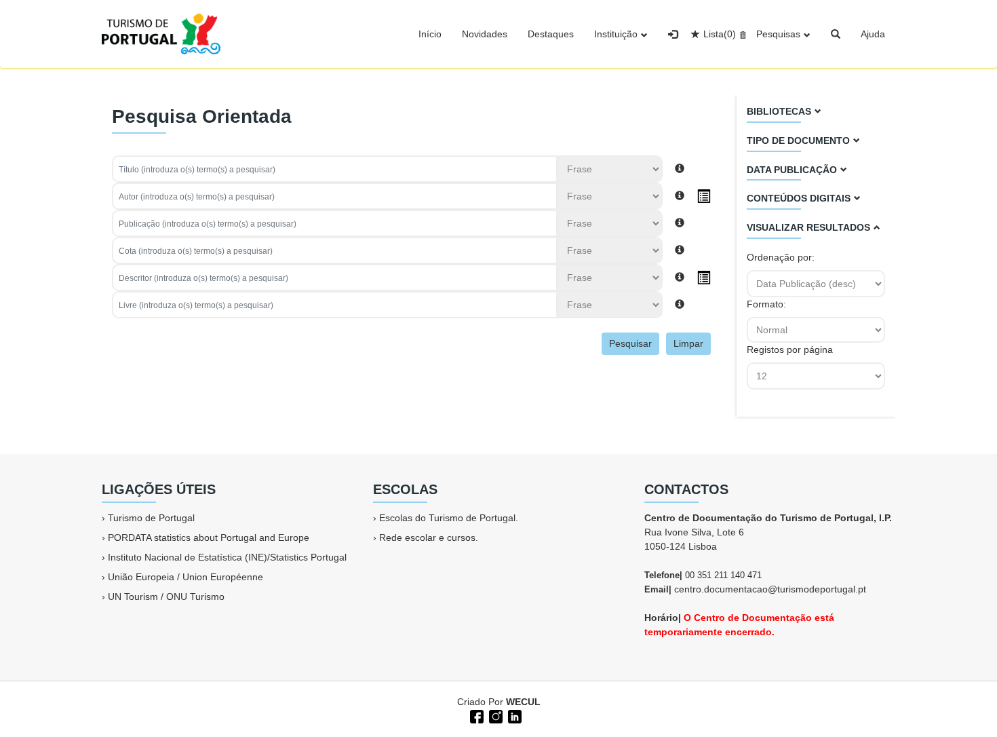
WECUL (523, 701)
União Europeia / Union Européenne (185, 576)
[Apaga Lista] (741, 34)
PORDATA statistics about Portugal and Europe (208, 537)
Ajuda (873, 34)
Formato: (768, 304)
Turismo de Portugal (151, 517)
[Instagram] (494, 715)
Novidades (484, 34)
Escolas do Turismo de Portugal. (448, 517)
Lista (719, 34)
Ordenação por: (782, 257)
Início (430, 34)
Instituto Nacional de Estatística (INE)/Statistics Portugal (227, 557)
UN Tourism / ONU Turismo (166, 596)
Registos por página (790, 349)
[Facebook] (475, 715)
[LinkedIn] (513, 715)
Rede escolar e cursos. (428, 537)
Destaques (551, 34)
